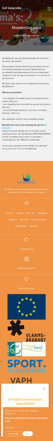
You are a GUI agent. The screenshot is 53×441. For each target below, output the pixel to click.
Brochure (24, 219)
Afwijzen (13, 434)
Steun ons (30, 213)
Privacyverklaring (37, 219)
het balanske (11, 8)
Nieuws (20, 213)
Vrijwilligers (42, 213)
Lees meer (9, 427)
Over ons (10, 213)
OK (27, 434)
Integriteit (34, 226)
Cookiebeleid (21, 226)
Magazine (13, 219)
